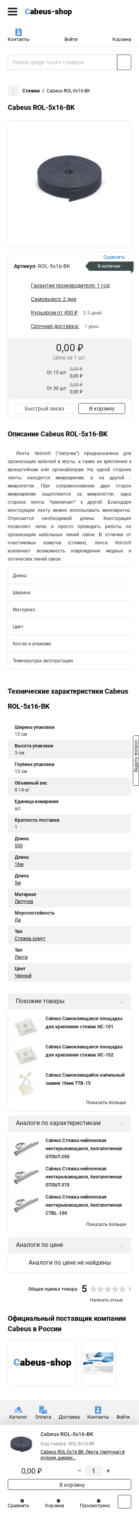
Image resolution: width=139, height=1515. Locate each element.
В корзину (102, 408)
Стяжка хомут (30, 938)
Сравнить (18, 1505)
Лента (21, 957)
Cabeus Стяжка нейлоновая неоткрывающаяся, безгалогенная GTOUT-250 (84, 1148)
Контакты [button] (18, 39)
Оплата (43, 1417)
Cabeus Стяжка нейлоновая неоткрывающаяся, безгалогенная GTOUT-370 (84, 1177)
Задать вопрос (136, 757)
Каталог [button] (18, 1417)
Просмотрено (95, 1505)
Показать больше (106, 1102)
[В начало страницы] (124, 1501)
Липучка (24, 901)
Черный (23, 975)
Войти (71, 39)
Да (18, 920)
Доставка (69, 1417)
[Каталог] (12, 11)
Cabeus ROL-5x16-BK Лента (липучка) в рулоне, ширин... (83, 1454)
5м (18, 883)
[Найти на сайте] (124, 62)
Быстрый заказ (44, 408)
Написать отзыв (106, 1300)
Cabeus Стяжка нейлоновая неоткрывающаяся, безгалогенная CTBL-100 (84, 1205)
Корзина (121, 39)
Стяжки (31, 91)
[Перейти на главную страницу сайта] (58, 11)
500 (19, 845)
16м (19, 864)
